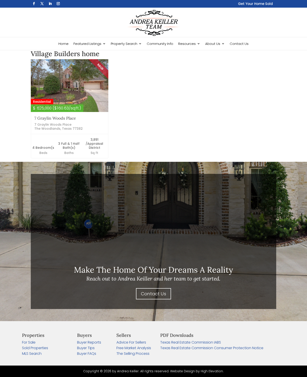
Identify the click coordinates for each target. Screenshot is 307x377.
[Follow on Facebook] (34, 3)
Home (63, 43)
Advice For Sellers (131, 342)
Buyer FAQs (86, 353)
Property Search (124, 43)
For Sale (29, 342)
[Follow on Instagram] (58, 3)
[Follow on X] (42, 3)
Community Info (160, 43)
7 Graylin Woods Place (55, 118)
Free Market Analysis (133, 348)
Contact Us (239, 43)
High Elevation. (212, 371)
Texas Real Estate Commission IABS (190, 342)
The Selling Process (132, 353)
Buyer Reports (89, 342)
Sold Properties (35, 348)
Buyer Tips (86, 348)
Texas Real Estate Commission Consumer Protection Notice (211, 348)
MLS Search (32, 353)
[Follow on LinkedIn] (50, 3)
